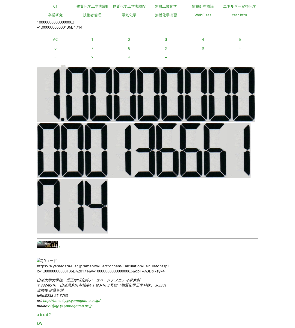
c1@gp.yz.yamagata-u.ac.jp (70, 305)
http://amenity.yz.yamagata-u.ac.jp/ (71, 300)
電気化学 (129, 15)
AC (55, 39)
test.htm (239, 15)
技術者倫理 (92, 15)
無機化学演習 (166, 15)
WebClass (203, 15)
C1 (55, 6)
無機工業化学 (166, 6)
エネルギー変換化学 (239, 6)
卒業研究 (55, 15)
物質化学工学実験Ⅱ (92, 6)
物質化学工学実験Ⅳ (129, 6)
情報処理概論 (203, 6)
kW (39, 323)
